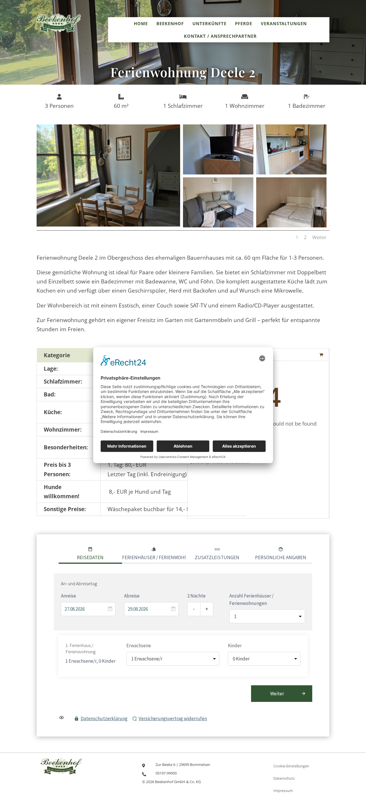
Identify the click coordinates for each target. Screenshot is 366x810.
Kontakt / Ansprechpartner (220, 36)
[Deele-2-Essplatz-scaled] (108, 224)
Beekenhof (170, 23)
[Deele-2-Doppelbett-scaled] (291, 225)
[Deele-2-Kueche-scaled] (291, 172)
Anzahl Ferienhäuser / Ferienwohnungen (251, 599)
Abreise (132, 596)
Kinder (235, 645)
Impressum (283, 790)
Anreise (68, 596)
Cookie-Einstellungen (291, 766)
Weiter (319, 237)
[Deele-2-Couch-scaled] (218, 225)
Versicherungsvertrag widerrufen (173, 718)
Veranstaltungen (284, 23)
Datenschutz (284, 778)
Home (141, 23)
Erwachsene (138, 645)
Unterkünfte (209, 23)
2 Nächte (196, 596)
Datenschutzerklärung (104, 718)
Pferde (243, 23)
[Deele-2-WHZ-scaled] (218, 172)
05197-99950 (166, 773)
